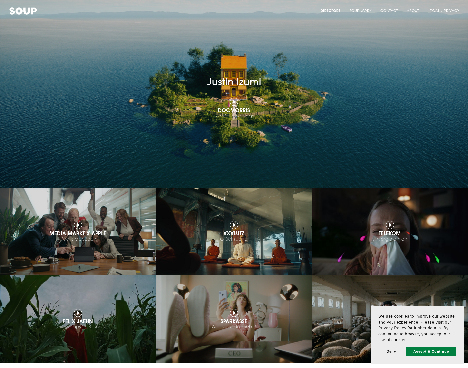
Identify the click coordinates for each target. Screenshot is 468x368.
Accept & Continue (431, 351)
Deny (391, 351)
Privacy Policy (392, 328)
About (413, 11)
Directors (331, 11)
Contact (389, 11)
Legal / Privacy (443, 11)
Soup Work (361, 11)
